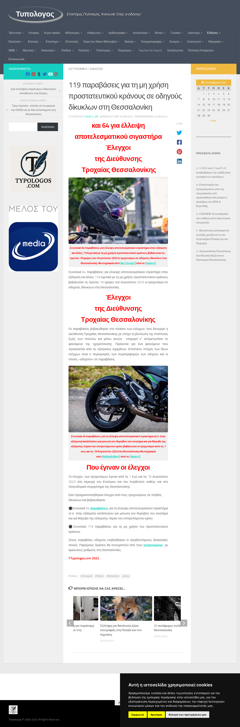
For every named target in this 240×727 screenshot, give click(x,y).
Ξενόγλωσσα (175, 50)
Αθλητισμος (72, 32)
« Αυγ (212, 120)
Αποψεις (33, 32)
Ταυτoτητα (15, 32)
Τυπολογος (35, 14)
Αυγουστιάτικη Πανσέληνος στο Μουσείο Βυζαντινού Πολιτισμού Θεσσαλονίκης (213, 255)
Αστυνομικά (86, 576)
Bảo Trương (126, 263)
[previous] (70, 623)
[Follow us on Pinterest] (33, 74)
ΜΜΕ (12, 50)
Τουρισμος (124, 50)
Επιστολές (72, 41)
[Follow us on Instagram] (56, 74)
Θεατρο (129, 41)
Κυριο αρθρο (52, 32)
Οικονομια (47, 50)
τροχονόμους (153, 545)
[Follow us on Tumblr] (39, 74)
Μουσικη (28, 50)
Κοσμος (174, 41)
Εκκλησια (14, 41)
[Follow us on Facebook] (28, 74)
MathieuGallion (110, 456)
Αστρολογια (140, 32)
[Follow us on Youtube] (50, 74)
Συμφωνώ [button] (137, 714)
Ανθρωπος (94, 32)
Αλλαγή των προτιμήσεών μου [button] (187, 714)
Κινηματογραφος (151, 41)
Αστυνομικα (78, 69)
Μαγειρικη (214, 41)
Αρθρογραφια (116, 32)
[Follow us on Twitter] (45, 74)
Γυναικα (175, 32)
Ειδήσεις (99, 576)
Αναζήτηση (47, 126)
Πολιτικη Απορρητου (201, 50)
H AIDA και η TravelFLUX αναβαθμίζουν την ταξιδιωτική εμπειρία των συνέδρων (213, 172)
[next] (183, 623)
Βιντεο (159, 32)
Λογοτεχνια (194, 41)
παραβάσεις (98, 508)
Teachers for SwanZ (150, 50)
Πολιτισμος (103, 50)
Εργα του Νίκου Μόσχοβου (100, 41)
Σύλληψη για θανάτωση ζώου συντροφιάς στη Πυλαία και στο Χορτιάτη (120, 630)
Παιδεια (66, 50)
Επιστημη (52, 41)
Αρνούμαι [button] (156, 714)
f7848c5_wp (90, 116)
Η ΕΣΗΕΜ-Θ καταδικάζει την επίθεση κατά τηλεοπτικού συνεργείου (213, 218)
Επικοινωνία (16, 59)
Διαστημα (194, 32)
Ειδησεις (212, 32)
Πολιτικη (83, 50)
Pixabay (149, 263)
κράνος (125, 576)
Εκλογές (33, 41)
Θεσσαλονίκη (113, 576)
